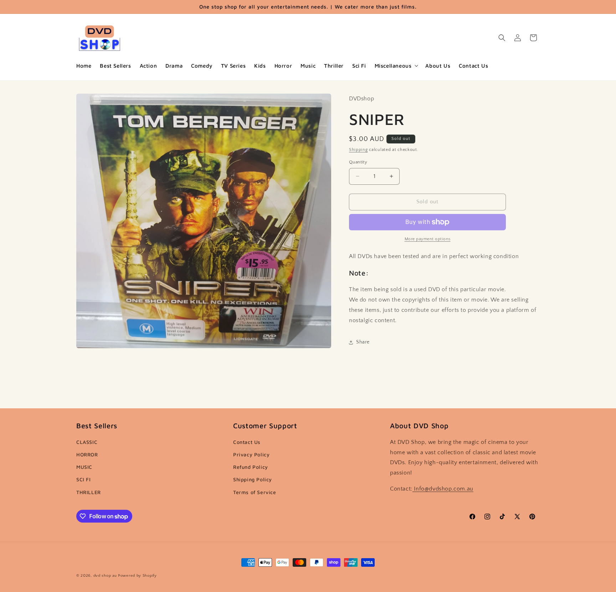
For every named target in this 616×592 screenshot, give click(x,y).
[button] (395, 66)
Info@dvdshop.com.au (442, 489)
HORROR (87, 454)
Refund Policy (250, 467)
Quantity (358, 161)
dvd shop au (105, 575)
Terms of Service (254, 492)
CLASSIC (86, 442)
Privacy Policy (251, 454)
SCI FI (83, 479)
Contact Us (247, 442)
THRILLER (88, 492)
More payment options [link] (428, 239)
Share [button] (363, 342)
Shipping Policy (252, 479)
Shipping (358, 149)
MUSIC (84, 467)
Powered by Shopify (137, 575)
